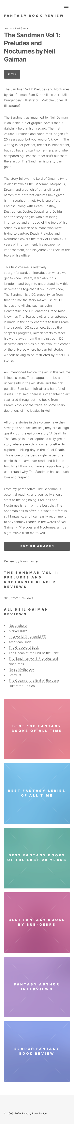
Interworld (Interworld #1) (27, 636)
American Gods (20, 642)
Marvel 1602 (18, 631)
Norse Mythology (21, 669)
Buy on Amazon (37, 546)
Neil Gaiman (22, 28)
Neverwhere (18, 625)
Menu (66, 6)
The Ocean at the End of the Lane (34, 653)
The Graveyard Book (24, 647)
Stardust (15, 675)
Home (8, 28)
